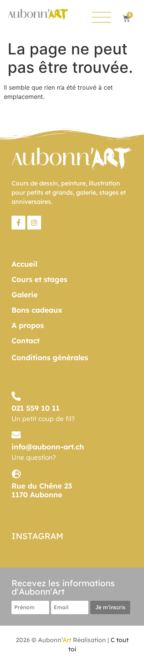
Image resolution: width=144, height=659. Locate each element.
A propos (28, 325)
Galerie (25, 294)
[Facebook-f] (18, 223)
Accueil (24, 264)
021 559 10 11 (36, 408)
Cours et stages (39, 279)
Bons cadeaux (37, 310)
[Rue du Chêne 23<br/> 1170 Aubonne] (16, 474)
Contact (26, 340)
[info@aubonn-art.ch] (16, 434)
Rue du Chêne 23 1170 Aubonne (42, 490)
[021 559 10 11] (16, 396)
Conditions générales (50, 357)
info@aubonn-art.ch (48, 446)
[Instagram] (34, 223)
